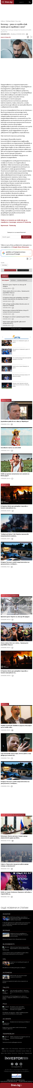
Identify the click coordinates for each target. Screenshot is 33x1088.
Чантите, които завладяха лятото (12, 1042)
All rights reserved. (14, 1080)
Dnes (10, 1048)
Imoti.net (23, 1051)
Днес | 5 (21, 2)
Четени (13, 280)
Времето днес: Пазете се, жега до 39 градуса (15, 616)
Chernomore (14, 1053)
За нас (7, 1069)
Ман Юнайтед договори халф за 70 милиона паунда (21, 375)
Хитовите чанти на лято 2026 (11, 447)
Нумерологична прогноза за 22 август (20, 1021)
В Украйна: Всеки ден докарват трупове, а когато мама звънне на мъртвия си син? (16, 298)
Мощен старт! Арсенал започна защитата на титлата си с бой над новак (21, 385)
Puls (5, 1004)
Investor (6, 914)
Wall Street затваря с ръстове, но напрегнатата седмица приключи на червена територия (19, 918)
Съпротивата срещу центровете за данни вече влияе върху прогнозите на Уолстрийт (15, 953)
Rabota (27, 1051)
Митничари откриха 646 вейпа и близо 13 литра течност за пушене (15, 311)
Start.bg (9, 1053)
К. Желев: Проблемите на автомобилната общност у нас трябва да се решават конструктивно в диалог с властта (16, 924)
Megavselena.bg (28, 1053)
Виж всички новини (16, 328)
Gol (4, 959)
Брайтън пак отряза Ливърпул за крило (21, 367)
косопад (4, 265)
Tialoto (6, 987)
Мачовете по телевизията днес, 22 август (21, 350)
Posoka (19, 1053)
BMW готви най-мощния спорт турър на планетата (18, 976)
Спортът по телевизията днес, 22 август (21, 341)
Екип (11, 1069)
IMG (3, 1048)
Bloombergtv (9, 944)
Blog (6, 1053)
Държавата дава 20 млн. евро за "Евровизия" (15, 421)
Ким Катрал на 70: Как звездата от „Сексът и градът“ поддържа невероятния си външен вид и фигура (16, 998)
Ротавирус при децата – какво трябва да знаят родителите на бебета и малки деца (15, 1013)
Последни (5, 280)
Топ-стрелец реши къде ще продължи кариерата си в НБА (22, 358)
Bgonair (6, 930)
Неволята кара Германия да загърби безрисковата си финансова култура (20, 947)
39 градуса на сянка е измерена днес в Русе (16, 317)
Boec (23, 1053)
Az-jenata (7, 1019)
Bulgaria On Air (22, 1048)
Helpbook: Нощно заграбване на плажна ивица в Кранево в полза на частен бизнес (19, 935)
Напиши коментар (10, 270)
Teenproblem (8, 1034)
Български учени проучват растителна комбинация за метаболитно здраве (17, 1008)
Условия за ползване (22, 1071)
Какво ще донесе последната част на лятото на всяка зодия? (20, 1037)
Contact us (30, 1081)
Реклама (24, 1069)
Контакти (17, 1069)
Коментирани (22, 280)
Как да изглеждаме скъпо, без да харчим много (14, 939)
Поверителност (9, 1071)
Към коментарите (23, 270)
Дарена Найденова (6, 37)
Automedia (7, 972)
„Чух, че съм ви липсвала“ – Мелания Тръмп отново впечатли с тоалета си (19, 992)
